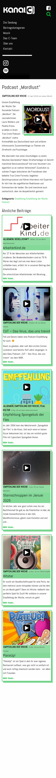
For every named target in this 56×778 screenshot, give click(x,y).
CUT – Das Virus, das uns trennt (26, 331)
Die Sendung (10, 22)
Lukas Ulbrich (47, 96)
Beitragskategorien (14, 28)
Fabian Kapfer (45, 572)
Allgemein (8, 239)
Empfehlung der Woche (14, 96)
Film (42, 406)
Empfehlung (20, 198)
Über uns (8, 43)
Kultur (6, 410)
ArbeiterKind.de (14, 247)
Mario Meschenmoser (29, 410)
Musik (6, 33)
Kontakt (7, 49)
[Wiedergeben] (38, 119)
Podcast (6, 202)
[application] (38, 119)
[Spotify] (5, 70)
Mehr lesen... (8, 278)
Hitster (8, 576)
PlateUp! (9, 655)
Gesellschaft (22, 239)
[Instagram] (5, 63)
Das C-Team (10, 38)
